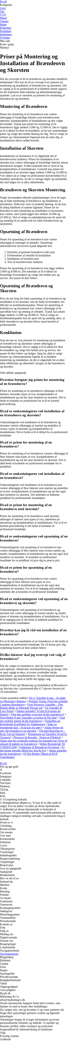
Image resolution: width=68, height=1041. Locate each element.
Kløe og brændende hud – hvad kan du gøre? (28, 726)
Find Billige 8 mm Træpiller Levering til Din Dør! (28, 717)
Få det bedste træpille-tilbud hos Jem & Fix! (32, 749)
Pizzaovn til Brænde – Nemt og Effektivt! (37, 737)
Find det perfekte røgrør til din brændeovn (32, 719)
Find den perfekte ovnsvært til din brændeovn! (37, 714)
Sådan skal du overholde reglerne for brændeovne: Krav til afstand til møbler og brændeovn (33, 742)
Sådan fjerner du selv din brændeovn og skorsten (31, 729)
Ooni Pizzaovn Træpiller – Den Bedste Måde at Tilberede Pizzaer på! (31, 706)
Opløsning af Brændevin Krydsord (39, 747)
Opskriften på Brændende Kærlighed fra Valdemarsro (30, 722)
